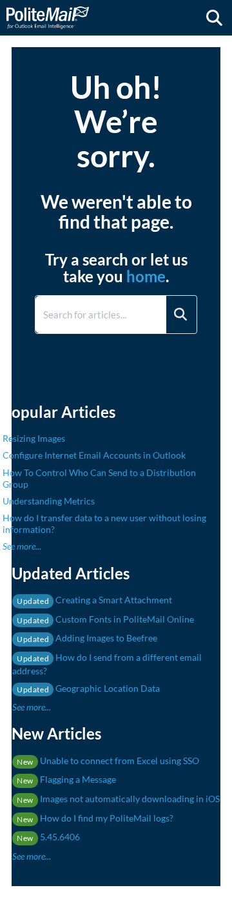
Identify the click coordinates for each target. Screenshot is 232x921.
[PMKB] (47, 11)
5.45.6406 (48, 836)
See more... (22, 546)
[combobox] (100, 314)
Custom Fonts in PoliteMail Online (105, 619)
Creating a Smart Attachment (94, 599)
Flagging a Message (66, 779)
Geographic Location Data (88, 688)
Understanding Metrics (49, 500)
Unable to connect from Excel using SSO (108, 760)
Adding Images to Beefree (87, 637)
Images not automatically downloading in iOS (118, 798)
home (146, 276)
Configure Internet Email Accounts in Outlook (94, 455)
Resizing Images (34, 438)
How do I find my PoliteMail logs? (95, 817)
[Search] (180, 314)
